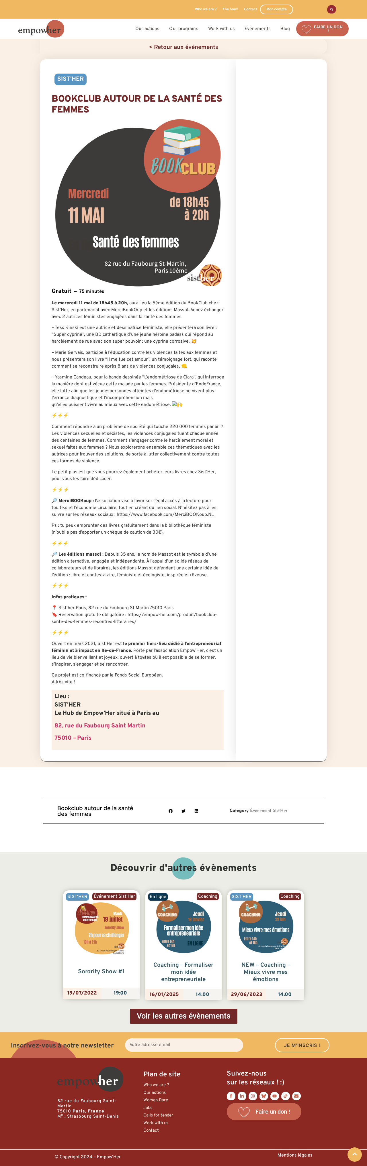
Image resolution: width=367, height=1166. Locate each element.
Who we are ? (206, 9)
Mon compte (276, 9)
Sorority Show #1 (101, 972)
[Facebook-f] (231, 1096)
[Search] (332, 9)
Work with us (155, 1123)
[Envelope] (296, 1096)
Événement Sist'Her (269, 811)
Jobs (147, 1108)
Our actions (154, 1093)
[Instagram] (253, 1096)
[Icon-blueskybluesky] (263, 1096)
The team (230, 9)
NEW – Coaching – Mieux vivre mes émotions (265, 972)
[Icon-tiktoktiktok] (285, 1096)
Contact (250, 9)
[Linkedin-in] (242, 1096)
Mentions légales (295, 1155)
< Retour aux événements (183, 47)
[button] (170, 811)
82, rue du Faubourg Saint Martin (100, 726)
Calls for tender (158, 1115)
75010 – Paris (72, 738)
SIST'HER (70, 79)
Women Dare (155, 1100)
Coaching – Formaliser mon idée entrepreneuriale (183, 972)
